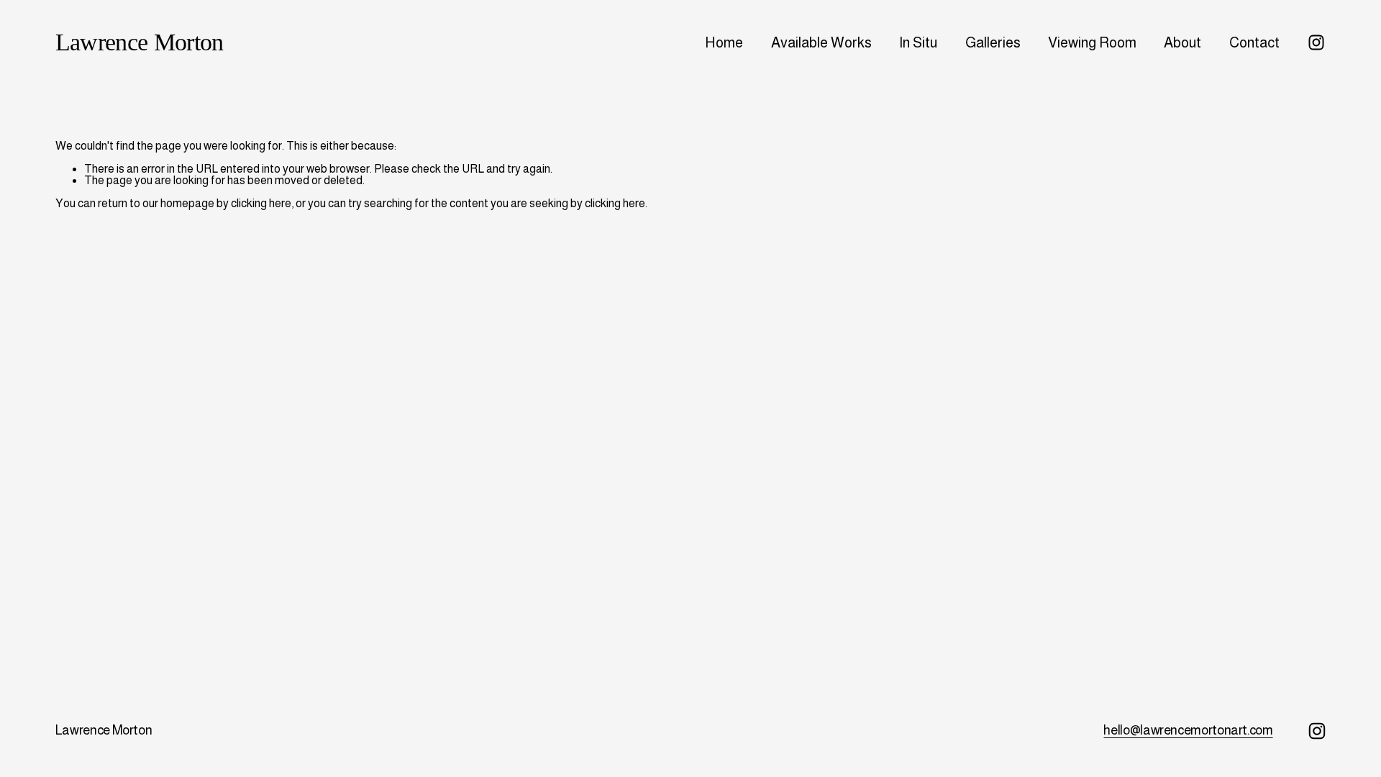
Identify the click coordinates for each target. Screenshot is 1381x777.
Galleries (993, 42)
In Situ (918, 42)
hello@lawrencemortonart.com (1187, 729)
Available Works (821, 42)
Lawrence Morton (139, 41)
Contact (1254, 42)
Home (724, 42)
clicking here (261, 203)
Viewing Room (1092, 42)
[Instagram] (1316, 42)
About (1182, 42)
